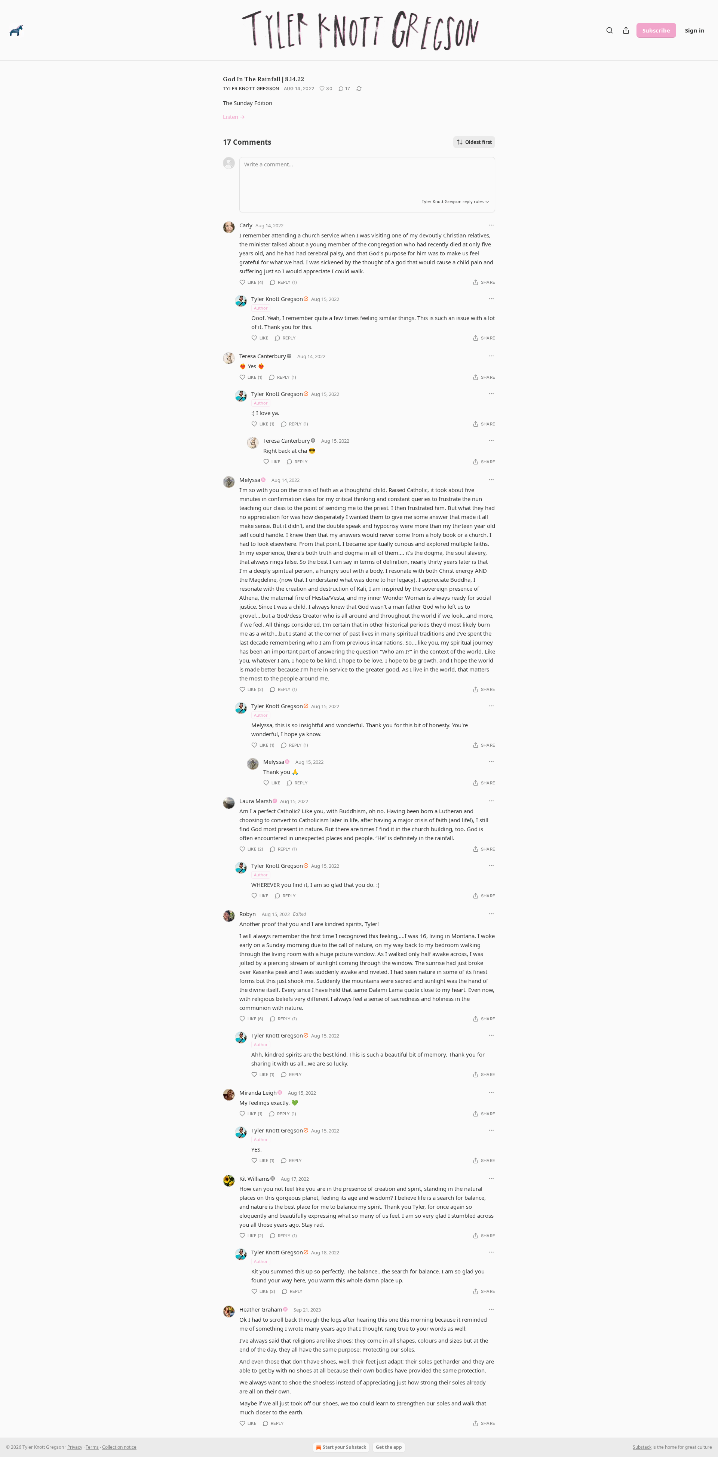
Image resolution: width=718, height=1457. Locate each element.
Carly (245, 225)
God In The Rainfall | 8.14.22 (263, 79)
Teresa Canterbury (262, 356)
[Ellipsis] (491, 225)
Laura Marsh (255, 801)
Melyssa (249, 479)
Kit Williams (254, 1178)
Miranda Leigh (258, 1092)
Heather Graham (260, 1309)
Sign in (695, 30)
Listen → (234, 116)
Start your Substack (344, 1447)
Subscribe (656, 30)
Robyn (247, 913)
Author (261, 308)
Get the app (389, 1447)
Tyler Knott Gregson (251, 88)
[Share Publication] (626, 30)
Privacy (74, 1447)
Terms (92, 1447)
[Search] (609, 30)
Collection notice (119, 1447)
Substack (642, 1447)
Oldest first (478, 142)
